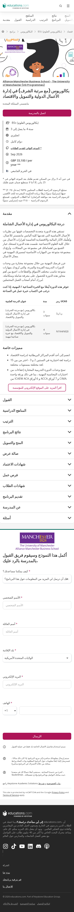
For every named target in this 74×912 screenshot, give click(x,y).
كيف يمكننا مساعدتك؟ (16, 571)
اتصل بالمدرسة (37, 113)
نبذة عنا (6, 872)
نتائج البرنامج (56, 18)
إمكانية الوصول (43, 903)
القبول (18, 20)
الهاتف (7, 703)
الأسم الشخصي (12, 597)
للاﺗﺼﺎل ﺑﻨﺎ (8, 886)
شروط (41, 783)
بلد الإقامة (9, 650)
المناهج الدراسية (30, 18)
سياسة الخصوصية (27, 903)
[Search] (60, 6)
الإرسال (37, 736)
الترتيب (43, 20)
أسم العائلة (10, 624)
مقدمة (6, 20)
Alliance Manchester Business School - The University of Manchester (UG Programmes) (36, 83)
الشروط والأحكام (10, 903)
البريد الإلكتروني (13, 676)
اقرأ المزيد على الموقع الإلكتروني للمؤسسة (37, 388)
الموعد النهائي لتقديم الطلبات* (26, 148)
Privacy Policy (58, 792)
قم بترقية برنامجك (12, 879)
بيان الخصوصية (54, 783)
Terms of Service (11, 795)
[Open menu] (68, 6)
